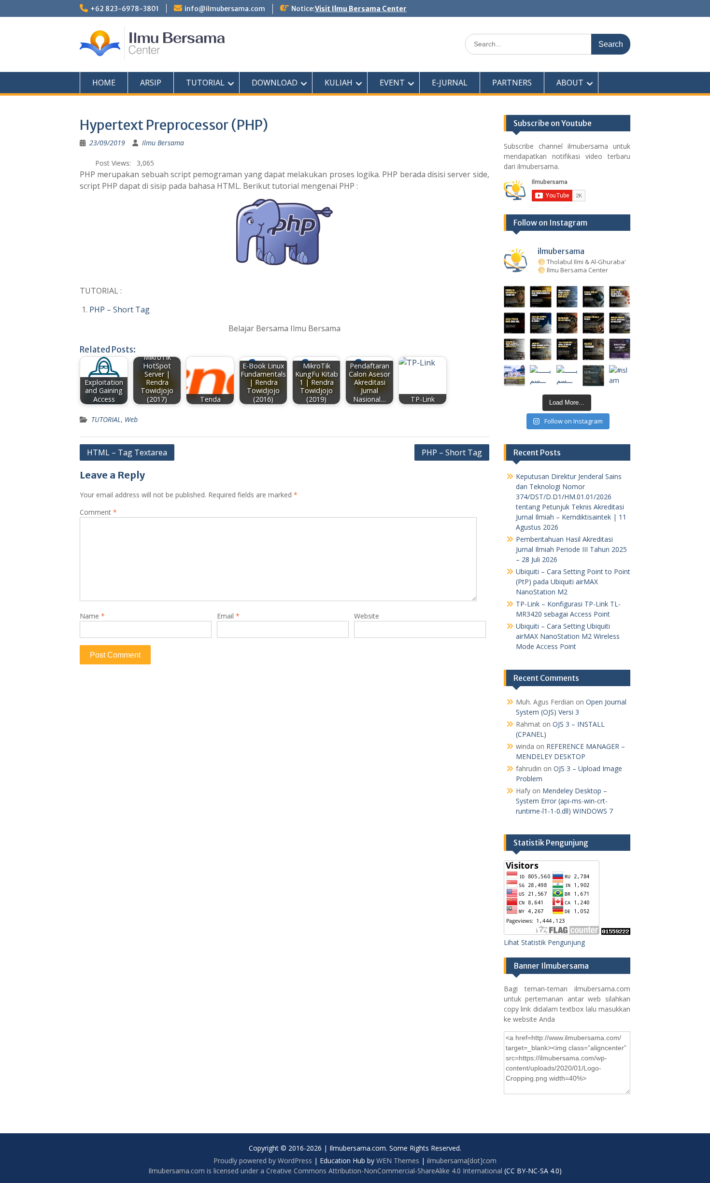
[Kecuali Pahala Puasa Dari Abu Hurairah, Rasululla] (593, 323)
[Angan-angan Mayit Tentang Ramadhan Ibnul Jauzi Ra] (620, 323)
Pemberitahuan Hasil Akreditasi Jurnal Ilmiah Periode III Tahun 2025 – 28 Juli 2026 (571, 549)
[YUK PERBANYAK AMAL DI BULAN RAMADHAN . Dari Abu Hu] (567, 349)
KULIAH (339, 82)
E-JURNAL (450, 82)
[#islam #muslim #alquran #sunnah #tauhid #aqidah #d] (593, 376)
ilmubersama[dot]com (462, 1160)
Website (366, 615)
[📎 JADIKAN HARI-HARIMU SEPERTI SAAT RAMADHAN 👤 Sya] (541, 349)
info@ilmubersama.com (225, 8)
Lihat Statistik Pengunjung (544, 942)
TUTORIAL (205, 82)
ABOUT (569, 82)
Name (92, 615)
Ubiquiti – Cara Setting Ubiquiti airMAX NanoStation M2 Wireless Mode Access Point (568, 636)
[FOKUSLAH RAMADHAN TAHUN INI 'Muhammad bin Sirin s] (514, 297)
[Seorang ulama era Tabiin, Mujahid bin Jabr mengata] (514, 323)
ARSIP (150, 82)
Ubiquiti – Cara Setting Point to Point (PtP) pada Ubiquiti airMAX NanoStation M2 (573, 581)
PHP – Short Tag (119, 309)
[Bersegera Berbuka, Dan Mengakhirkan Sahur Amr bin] (541, 297)
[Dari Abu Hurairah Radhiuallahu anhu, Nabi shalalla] (567, 323)
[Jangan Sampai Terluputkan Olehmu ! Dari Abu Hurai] (541, 323)
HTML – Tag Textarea (127, 452)
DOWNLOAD (275, 82)
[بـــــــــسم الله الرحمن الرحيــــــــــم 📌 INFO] (620, 349)
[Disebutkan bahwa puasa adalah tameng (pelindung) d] (593, 297)
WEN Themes (397, 1160)
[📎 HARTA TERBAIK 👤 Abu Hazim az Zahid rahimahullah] (593, 349)
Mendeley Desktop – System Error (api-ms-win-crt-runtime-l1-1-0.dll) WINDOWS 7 (564, 801)
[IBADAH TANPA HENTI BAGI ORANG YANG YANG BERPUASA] (620, 297)
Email (228, 615)
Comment (98, 512)
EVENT (392, 82)
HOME (103, 82)
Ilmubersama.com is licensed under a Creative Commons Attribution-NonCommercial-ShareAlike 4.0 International (325, 1170)
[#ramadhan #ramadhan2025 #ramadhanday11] (567, 297)
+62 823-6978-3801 (124, 8)
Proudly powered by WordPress (262, 1160)
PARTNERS (512, 82)
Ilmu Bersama (163, 142)
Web (131, 419)
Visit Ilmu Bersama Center (361, 8)
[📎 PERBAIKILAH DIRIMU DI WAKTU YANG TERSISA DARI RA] (514, 349)
